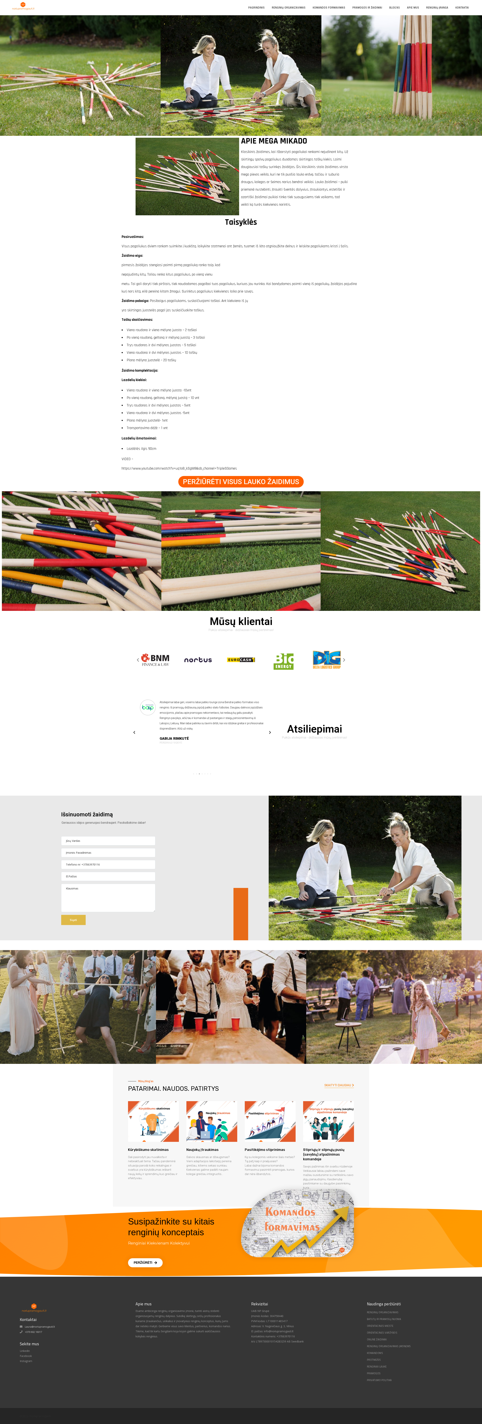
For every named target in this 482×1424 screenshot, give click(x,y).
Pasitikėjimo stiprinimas (265, 1150)
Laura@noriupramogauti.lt (40, 1326)
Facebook (26, 1356)
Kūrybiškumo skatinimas (148, 1150)
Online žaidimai (377, 1339)
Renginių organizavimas (383, 1312)
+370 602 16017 (33, 1332)
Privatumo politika (379, 1380)
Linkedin (25, 1351)
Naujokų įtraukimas (202, 1150)
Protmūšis (374, 1360)
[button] (241, 481)
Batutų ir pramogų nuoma (384, 1319)
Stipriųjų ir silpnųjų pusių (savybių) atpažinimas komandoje (323, 1154)
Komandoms (375, 1353)
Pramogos (374, 1373)
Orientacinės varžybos (382, 1333)
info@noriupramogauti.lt (279, 1331)
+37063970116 (285, 1336)
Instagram (26, 1361)
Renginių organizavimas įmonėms (389, 1346)
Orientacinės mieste (380, 1326)
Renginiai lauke (377, 1366)
